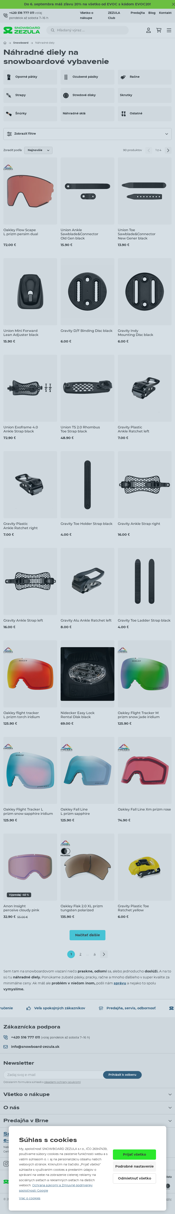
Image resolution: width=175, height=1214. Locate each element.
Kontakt (165, 13)
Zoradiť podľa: (12, 150)
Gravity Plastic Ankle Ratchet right (20, 526)
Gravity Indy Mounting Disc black (135, 333)
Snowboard (20, 43)
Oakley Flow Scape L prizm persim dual (20, 232)
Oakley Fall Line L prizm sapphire (75, 811)
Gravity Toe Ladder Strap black (144, 620)
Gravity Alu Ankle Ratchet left (86, 620)
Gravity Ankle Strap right (139, 524)
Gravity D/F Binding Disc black (86, 331)
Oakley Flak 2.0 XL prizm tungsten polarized (82, 908)
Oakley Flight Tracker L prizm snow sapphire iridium (28, 811)
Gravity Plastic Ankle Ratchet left (133, 429)
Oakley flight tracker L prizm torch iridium (21, 715)
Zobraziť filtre (25, 133)
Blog (152, 13)
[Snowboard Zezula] (21, 30)
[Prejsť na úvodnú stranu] (5, 43)
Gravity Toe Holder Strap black (86, 524)
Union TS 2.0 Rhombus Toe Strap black (80, 429)
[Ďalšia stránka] (168, 150)
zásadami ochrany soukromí (62, 1082)
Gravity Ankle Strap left (23, 620)
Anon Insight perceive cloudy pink (21, 908)
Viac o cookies (29, 1198)
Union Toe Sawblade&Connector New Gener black (137, 234)
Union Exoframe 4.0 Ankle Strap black (20, 429)
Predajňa (138, 13)
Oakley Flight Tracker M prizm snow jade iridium (139, 715)
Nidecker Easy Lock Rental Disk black (78, 715)
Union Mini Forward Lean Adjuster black (20, 333)
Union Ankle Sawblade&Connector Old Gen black (79, 234)
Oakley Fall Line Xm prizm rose (144, 809)
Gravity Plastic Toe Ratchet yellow (133, 908)
